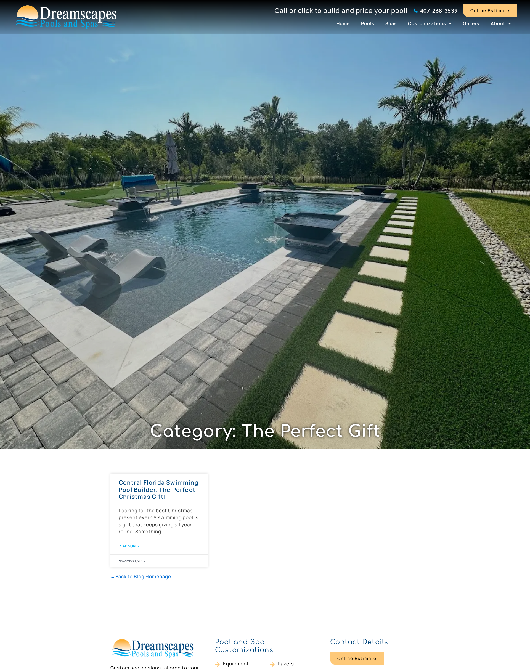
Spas (391, 23)
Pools (367, 23)
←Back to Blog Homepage (140, 576)
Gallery (471, 23)
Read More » (129, 546)
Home (343, 23)
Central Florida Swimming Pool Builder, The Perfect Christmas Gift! (158, 489)
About (498, 23)
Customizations (427, 23)
